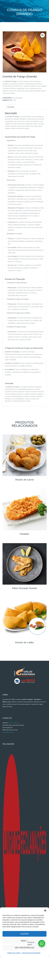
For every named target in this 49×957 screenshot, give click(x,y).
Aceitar (24, 934)
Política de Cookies (14, 953)
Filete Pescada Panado (24, 588)
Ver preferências (24, 948)
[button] (45, 910)
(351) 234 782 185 (14, 722)
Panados (24, 534)
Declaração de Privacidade (31, 953)
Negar (24, 941)
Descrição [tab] (10, 107)
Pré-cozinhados (17, 98)
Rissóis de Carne (24, 479)
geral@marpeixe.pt (8, 732)
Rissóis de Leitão (24, 642)
